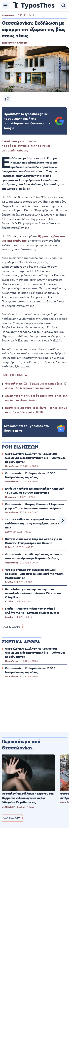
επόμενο (62, 520)
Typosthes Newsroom (14, 43)
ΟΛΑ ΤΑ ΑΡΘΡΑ (11, 627)
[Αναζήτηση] (63, 5)
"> (27, 121)
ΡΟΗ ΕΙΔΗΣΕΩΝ (20, 447)
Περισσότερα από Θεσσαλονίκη (21, 744)
